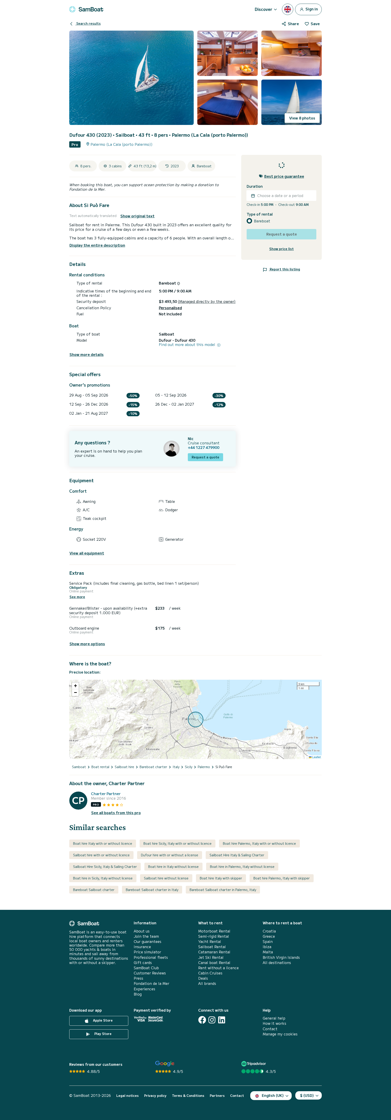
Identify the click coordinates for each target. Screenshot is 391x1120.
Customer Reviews (150, 973)
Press (138, 978)
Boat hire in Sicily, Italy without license (103, 878)
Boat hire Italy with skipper (221, 878)
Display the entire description (97, 245)
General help (274, 1018)
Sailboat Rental (212, 947)
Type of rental (260, 214)
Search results (88, 23)
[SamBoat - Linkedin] (222, 1020)
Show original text (137, 216)
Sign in (311, 8)
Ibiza (267, 947)
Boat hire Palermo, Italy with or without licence (259, 843)
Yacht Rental (209, 941)
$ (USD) (307, 1095)
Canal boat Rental (214, 962)
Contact (270, 1029)
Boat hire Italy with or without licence (102, 843)
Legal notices (127, 1096)
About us (142, 931)
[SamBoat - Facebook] (202, 1020)
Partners (217, 1096)
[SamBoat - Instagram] (212, 1020)
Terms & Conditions (188, 1096)
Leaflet (316, 757)
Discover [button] (263, 9)
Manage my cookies (280, 1034)
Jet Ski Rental (211, 957)
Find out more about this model (187, 344)
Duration (255, 186)
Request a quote (205, 457)
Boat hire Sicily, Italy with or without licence (177, 843)
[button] (75, 685)
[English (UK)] (287, 9)
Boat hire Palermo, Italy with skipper (281, 878)
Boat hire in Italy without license (173, 866)
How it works (274, 1023)
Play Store (102, 1033)
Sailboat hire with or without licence (101, 855)
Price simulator (147, 952)
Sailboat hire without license (166, 878)
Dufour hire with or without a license (169, 855)
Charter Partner (106, 793)
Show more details (86, 354)
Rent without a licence (218, 968)
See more (77, 597)
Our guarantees (147, 941)
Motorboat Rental (214, 931)
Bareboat (262, 221)
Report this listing (284, 269)
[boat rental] (86, 9)
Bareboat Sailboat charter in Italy (152, 889)
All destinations (277, 962)
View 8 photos (302, 118)
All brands (207, 983)
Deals (203, 978)
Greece (269, 936)
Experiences (144, 989)
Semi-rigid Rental (213, 936)
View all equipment (86, 553)
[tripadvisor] (254, 1063)
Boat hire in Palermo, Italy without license (242, 866)
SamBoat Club (146, 968)
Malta (268, 952)
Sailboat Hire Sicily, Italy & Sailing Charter (105, 866)
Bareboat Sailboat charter (93, 889)
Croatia (269, 931)
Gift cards (143, 962)
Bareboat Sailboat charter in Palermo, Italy (223, 889)
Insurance (142, 947)
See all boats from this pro (116, 812)
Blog (138, 994)
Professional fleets (151, 957)
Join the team (146, 936)
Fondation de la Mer (151, 983)
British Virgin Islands (281, 957)
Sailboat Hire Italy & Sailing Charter (237, 855)
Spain (268, 941)
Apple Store (102, 1020)
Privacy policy (155, 1096)
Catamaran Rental (214, 952)
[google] (164, 1063)
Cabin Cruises (210, 973)
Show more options (87, 643)
